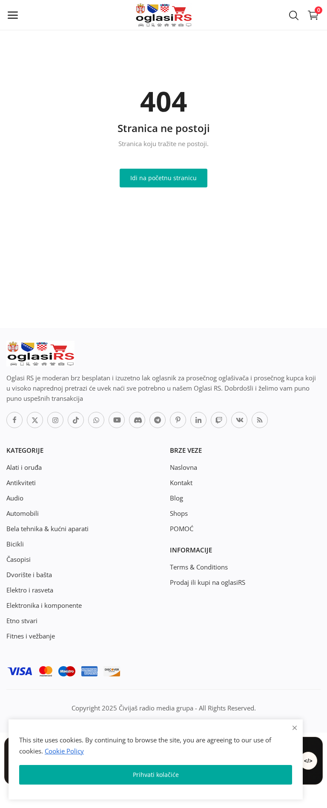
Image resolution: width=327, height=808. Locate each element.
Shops (179, 513)
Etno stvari (21, 620)
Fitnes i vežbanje (30, 636)
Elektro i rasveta (29, 590)
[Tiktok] (76, 420)
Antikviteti (21, 482)
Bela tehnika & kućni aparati (47, 528)
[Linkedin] (198, 420)
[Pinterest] (178, 420)
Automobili (22, 513)
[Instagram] (55, 420)
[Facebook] (14, 420)
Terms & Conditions (199, 567)
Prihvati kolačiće (156, 775)
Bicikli (15, 544)
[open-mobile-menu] (13, 15)
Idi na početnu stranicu (163, 178)
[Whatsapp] (96, 420)
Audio (14, 498)
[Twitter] (35, 420)
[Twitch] (219, 420)
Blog (176, 498)
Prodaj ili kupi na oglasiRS (207, 582)
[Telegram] (157, 420)
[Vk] (239, 420)
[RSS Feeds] (260, 420)
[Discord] (137, 420)
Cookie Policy (64, 751)
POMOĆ (181, 528)
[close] (294, 728)
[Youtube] (117, 420)
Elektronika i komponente (44, 605)
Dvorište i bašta (29, 574)
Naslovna (183, 467)
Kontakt (181, 482)
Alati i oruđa (24, 467)
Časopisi (18, 559)
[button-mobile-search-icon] (294, 15)
